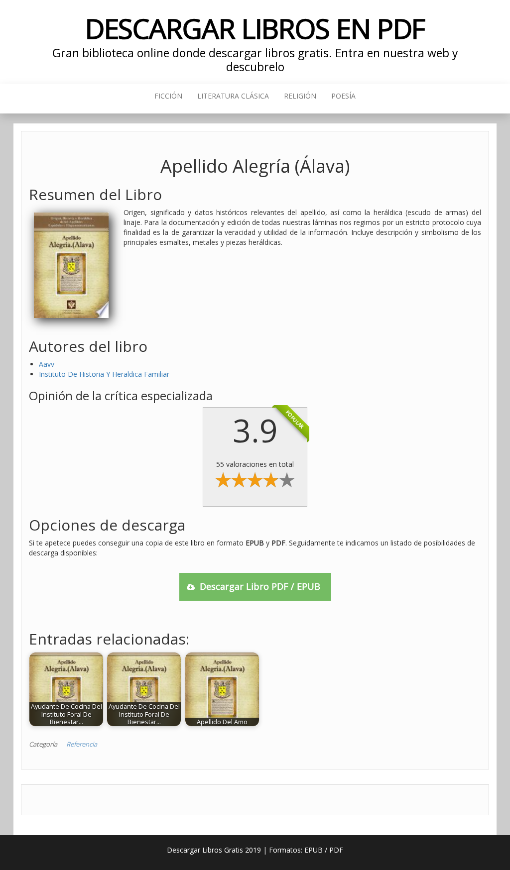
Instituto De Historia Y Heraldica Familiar (104, 374)
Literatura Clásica (233, 96)
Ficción (168, 96)
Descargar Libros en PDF (255, 28)
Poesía (343, 96)
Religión (300, 96)
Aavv (46, 364)
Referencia (81, 744)
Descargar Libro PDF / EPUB (260, 586)
